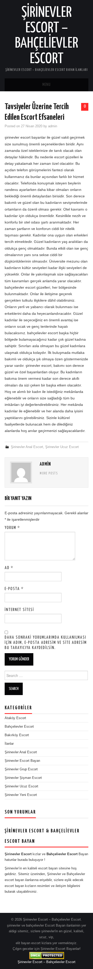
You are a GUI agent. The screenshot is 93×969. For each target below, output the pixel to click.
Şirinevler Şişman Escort (23, 778)
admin (52, 126)
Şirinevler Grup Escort (21, 769)
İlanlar (9, 744)
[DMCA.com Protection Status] (46, 955)
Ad (9, 568)
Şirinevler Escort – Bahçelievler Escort (46, 962)
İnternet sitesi (19, 610)
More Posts (49, 473)
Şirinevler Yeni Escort (21, 795)
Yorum (12, 528)
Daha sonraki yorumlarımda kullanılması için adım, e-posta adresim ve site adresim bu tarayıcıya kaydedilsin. (46, 643)
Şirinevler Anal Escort (27, 447)
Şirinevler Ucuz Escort (62, 447)
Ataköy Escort (15, 718)
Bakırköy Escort (17, 735)
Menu (46, 85)
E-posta (14, 589)
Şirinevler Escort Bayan (22, 761)
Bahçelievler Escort (19, 726)
